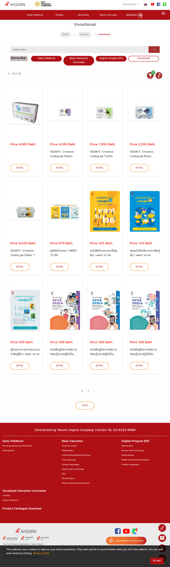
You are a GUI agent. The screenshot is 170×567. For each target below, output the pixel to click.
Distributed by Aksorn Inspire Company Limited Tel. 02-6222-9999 (85, 430)
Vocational (143, 59)
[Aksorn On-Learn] (162, 538)
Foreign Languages (70, 465)
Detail (19, 168)
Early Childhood (12, 441)
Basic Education (72, 441)
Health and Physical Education (76, 483)
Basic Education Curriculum (79, 61)
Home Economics (69, 446)
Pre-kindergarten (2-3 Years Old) (17, 446)
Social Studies (68, 479)
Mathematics (68, 451)
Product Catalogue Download (21, 509)
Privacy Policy (41, 554)
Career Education (10, 500)
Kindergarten (8, 451)
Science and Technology (73, 469)
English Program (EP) (111, 59)
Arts (64, 474)
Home (65, 35)
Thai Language (69, 460)
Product (85, 35)
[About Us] (162, 528)
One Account (130, 5)
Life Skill (6, 496)
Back (85, 406)
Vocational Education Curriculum (24, 491)
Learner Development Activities (76, 455)
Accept (157, 561)
